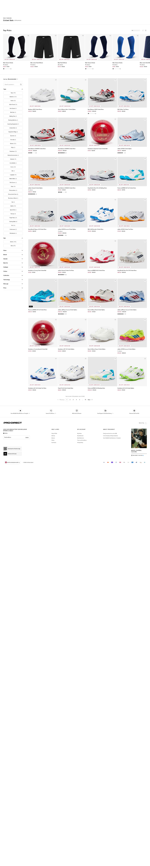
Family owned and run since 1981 (110, 433)
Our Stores (54, 442)
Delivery (53, 435)
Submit (27, 437)
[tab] (5, 433)
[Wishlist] (28, 36)
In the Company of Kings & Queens (110, 435)
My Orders (79, 433)
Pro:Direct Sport (30, 462)
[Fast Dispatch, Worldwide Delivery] (105, 411)
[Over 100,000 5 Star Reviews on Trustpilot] (20, 411)
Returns (53, 438)
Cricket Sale (8, 18)
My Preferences (80, 438)
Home (4, 18)
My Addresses (80, 435)
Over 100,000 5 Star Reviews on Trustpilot (112, 438)
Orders (53, 440)
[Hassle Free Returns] (51, 411)
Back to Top (141, 423)
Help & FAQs (54, 433)
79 (85, 399)
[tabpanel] (16, 437)
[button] (143, 30)
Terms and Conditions (82, 440)
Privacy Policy (80, 442)
